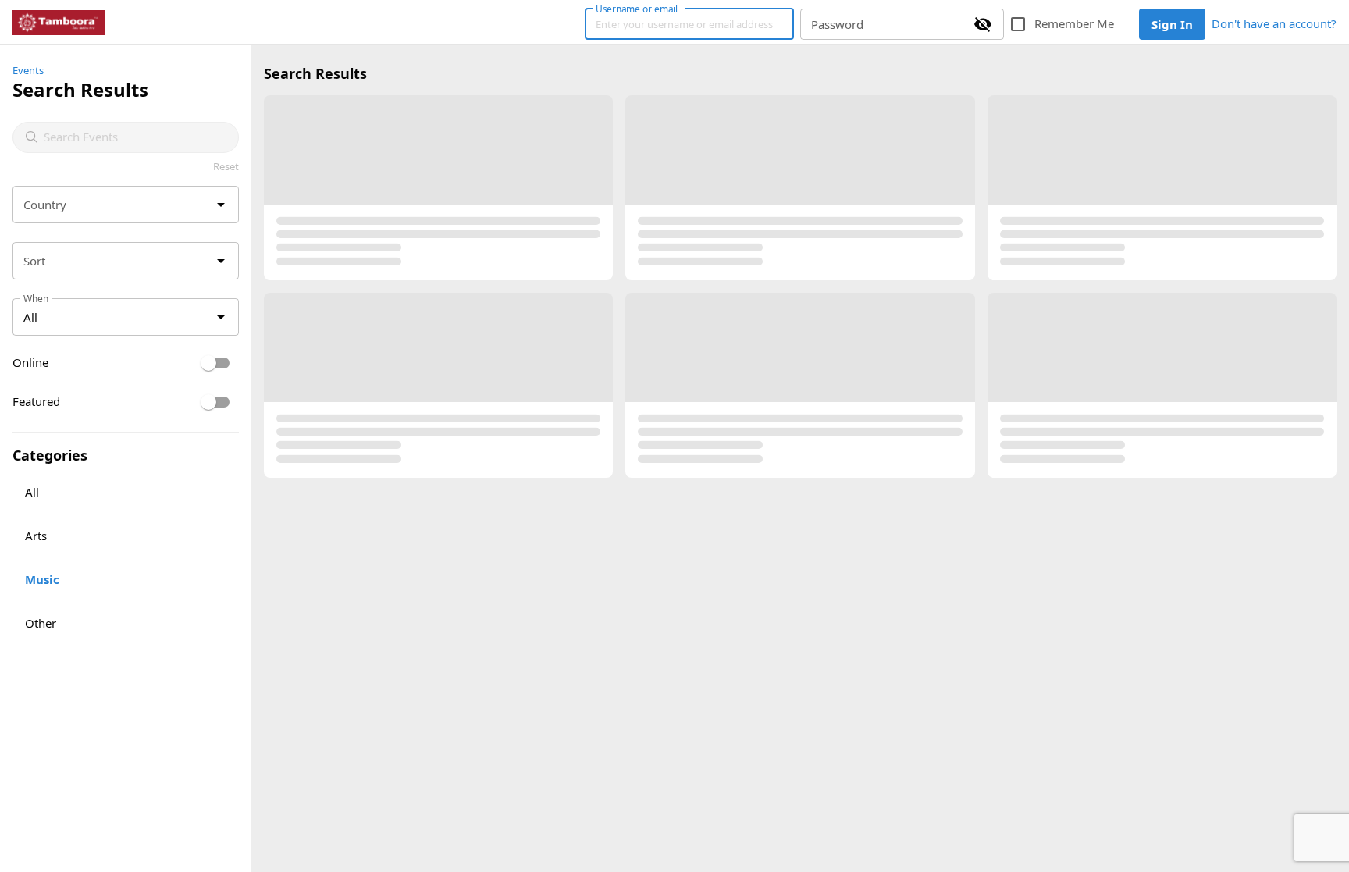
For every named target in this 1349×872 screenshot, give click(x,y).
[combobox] (134, 137)
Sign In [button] (1172, 24)
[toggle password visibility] (982, 24)
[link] (58, 22)
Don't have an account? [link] (1274, 23)
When (35, 298)
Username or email (637, 8)
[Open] (220, 204)
